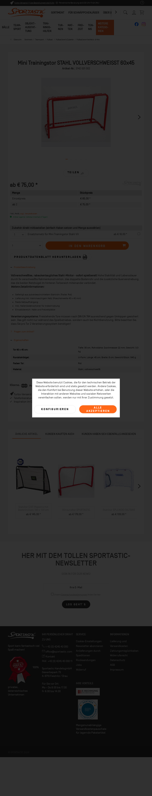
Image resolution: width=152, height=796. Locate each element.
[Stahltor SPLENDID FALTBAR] (119, 479)
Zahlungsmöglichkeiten (124, 650)
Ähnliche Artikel (26, 433)
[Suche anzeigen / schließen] (125, 11)
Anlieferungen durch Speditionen (88, 653)
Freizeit (81, 27)
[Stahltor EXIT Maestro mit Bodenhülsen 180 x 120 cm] (33, 476)
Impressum (117, 669)
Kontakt (50, 656)
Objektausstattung (30, 27)
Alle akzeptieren (98, 409)
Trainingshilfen (47, 27)
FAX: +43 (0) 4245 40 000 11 (57, 661)
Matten (71, 27)
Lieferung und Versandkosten (119, 644)
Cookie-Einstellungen (89, 641)
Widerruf (81, 669)
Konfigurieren (55, 409)
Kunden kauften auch (59, 433)
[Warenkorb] (142, 12)
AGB (112, 664)
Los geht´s (76, 604)
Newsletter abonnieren (89, 646)
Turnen (61, 27)
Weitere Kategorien (103, 27)
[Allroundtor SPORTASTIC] (76, 479)
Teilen (73, 172)
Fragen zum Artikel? (23, 331)
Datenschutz (117, 660)
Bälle (6, 27)
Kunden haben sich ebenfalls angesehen (109, 433)
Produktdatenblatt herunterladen (48, 257)
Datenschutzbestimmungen (74, 594)
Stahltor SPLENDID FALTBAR (119, 509)
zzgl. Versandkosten (28, 213)
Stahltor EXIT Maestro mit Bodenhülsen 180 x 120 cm (33, 508)
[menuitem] (140, 2)
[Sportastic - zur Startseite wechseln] (27, 13)
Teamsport (17, 27)
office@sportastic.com (58, 651)
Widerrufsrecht (119, 655)
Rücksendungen (86, 660)
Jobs (79, 664)
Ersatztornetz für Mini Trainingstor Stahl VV (53, 234)
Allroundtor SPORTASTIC (76, 509)
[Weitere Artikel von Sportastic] (132, 188)
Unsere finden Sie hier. (77, 594)
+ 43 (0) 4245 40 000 (56, 646)
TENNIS (91, 27)
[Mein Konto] (134, 11)
